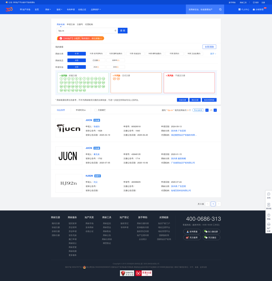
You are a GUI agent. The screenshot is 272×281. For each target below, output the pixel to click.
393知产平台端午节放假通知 (24, 2)
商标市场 (90, 223)
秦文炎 (97, 154)
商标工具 (243, 2)
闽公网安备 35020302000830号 (98, 267)
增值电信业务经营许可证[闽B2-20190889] (150, 267)
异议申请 (73, 231)
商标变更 (73, 247)
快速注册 (56, 227)
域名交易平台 (164, 227)
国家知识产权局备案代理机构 (122, 267)
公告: (11, 2)
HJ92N (89, 175)
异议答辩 (73, 227)
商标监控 (107, 223)
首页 (37, 9)
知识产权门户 (164, 223)
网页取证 (107, 243)
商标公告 (107, 235)
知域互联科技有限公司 (181, 190)
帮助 (268, 219)
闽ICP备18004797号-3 (74, 267)
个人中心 (245, 9)
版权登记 (124, 223)
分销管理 (260, 9)
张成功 (97, 126)
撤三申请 (73, 239)
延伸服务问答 (143, 227)
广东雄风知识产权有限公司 (183, 162)
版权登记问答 (143, 231)
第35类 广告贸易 (178, 130)
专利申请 (71, 9)
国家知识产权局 (164, 239)
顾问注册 (56, 223)
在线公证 (82, 9)
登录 (257, 2)
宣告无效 (73, 235)
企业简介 (143, 239)
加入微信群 (213, 231)
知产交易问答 (143, 235)
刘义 (96, 181)
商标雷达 (107, 227)
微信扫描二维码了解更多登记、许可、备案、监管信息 (186, 267)
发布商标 (90, 227)
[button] (115, 30)
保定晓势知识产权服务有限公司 (184, 134)
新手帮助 (232, 2)
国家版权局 (164, 235)
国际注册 (56, 235)
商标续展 (73, 251)
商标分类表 (107, 239)
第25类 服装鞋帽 (178, 158)
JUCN (89, 120)
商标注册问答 (143, 223)
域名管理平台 (164, 231)
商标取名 (107, 231)
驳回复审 (73, 223)
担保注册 (56, 231)
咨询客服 (193, 231)
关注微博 (193, 237)
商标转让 (73, 243)
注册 (263, 2)
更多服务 (73, 255)
